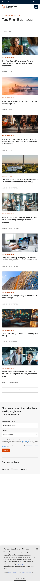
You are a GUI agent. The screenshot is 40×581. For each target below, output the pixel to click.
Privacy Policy (29, 445)
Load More (20, 390)
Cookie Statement (13, 572)
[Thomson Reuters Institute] (10, 7)
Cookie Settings (20, 564)
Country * (4, 431)
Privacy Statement (25, 441)
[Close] (37, 549)
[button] (36, 7)
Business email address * (9, 421)
